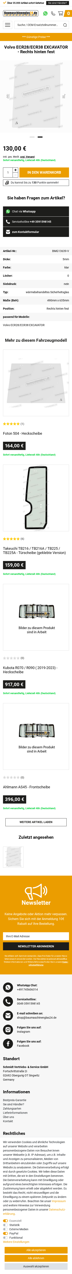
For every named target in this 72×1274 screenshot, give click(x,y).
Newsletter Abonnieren (36, 946)
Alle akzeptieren (36, 1250)
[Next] (64, 96)
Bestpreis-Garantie (14, 1100)
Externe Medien (18, 1229)
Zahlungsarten (12, 1108)
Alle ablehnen (36, 1258)
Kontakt (8, 1121)
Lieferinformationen (15, 1112)
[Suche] (65, 25)
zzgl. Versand (27, 156)
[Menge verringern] (15, 174)
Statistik (14, 1225)
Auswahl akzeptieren (36, 1266)
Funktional (16, 1237)
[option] (36, 37)
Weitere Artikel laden (36, 822)
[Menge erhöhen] (15, 169)
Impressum (59, 1201)
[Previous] (8, 96)
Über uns (8, 1117)
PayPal (13, 1233)
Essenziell (15, 1220)
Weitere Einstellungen (16, 1241)
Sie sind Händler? (57, 3)
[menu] (7, 25)
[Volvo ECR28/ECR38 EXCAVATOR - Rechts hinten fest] (13, 857)
